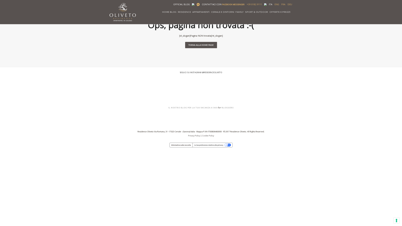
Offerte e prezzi (280, 12)
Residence (184, 12)
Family (240, 12)
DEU (290, 4)
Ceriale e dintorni (222, 12)
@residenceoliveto (212, 72)
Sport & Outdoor (256, 12)
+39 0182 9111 (254, 4)
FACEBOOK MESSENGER (233, 4)
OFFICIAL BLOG (181, 4)
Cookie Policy (208, 135)
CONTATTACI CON (223, 4)
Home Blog (169, 12)
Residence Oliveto (201, 99)
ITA (270, 4)
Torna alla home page (201, 45)
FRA (283, 4)
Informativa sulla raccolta (181, 145)
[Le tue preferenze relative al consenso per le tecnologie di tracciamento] (396, 220)
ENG (276, 4)
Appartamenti (201, 12)
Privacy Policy (194, 135)
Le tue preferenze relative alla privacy (208, 145)
